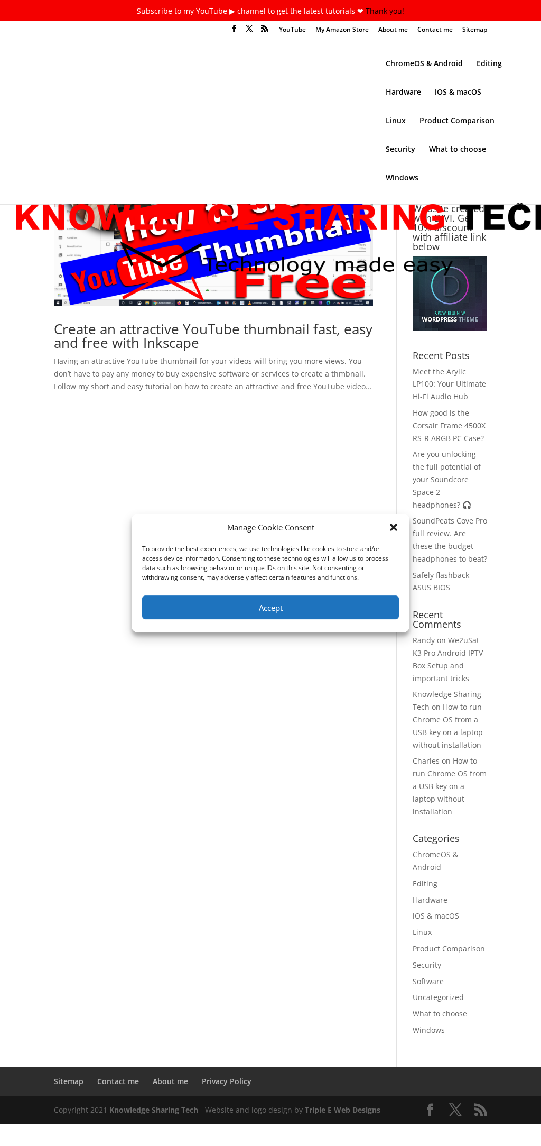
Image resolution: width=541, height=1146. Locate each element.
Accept (271, 607)
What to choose (457, 149)
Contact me (435, 30)
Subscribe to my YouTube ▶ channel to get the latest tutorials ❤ (251, 11)
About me (393, 30)
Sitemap (474, 30)
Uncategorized (438, 997)
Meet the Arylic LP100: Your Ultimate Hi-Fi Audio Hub (449, 384)
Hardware (403, 92)
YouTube (292, 30)
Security (400, 149)
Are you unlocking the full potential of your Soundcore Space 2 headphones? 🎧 (447, 479)
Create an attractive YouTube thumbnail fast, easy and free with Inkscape (213, 335)
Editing (489, 64)
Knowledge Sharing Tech (153, 1110)
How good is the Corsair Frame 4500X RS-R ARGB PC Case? (449, 425)
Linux (396, 121)
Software (428, 981)
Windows (402, 178)
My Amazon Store (342, 30)
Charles (426, 761)
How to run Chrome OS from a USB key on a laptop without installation (450, 786)
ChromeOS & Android (424, 64)
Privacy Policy (226, 1081)
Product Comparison (457, 121)
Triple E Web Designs (342, 1110)
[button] (393, 527)
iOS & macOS (458, 92)
